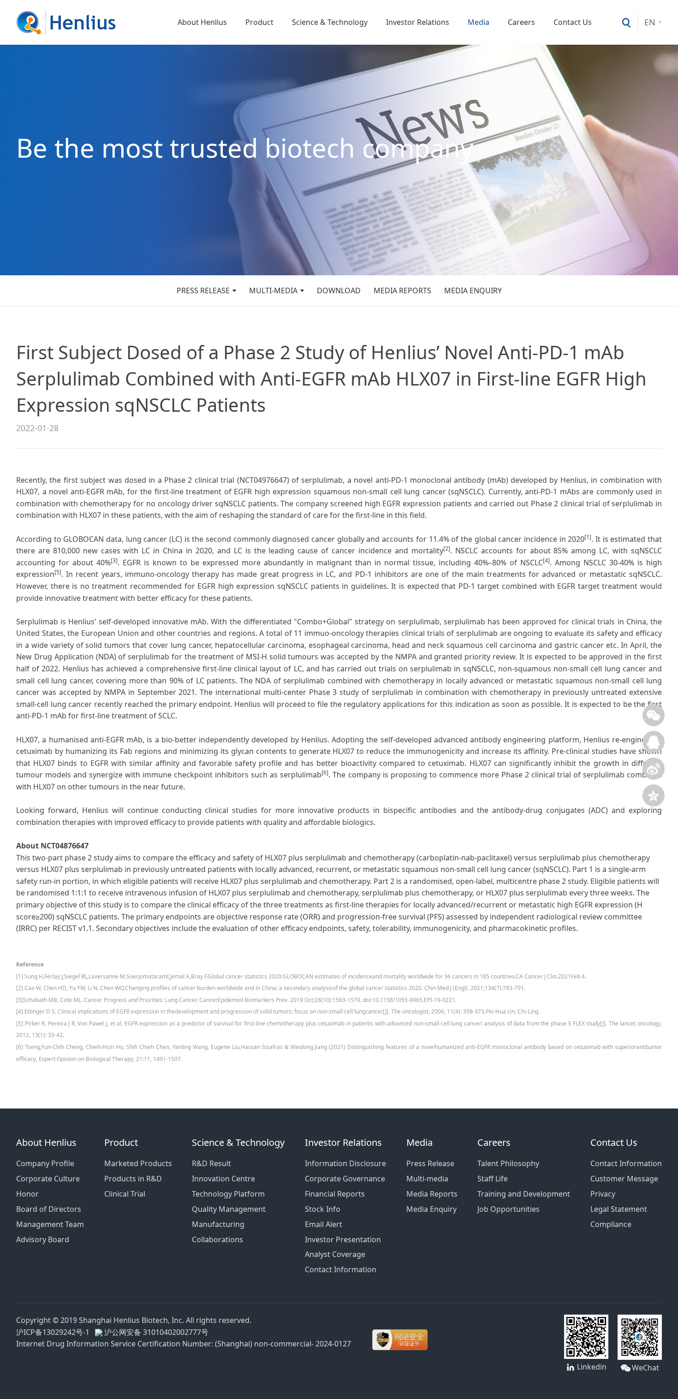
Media (478, 22)
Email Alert (323, 1224)
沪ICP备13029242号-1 (54, 1332)
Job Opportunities (508, 1209)
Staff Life (492, 1179)
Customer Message (624, 1179)
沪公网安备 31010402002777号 (155, 1332)
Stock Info (322, 1209)
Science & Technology (330, 22)
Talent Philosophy (508, 1163)
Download (339, 290)
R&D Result (211, 1163)
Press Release (203, 290)
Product (259, 22)
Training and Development (523, 1194)
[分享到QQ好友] (653, 742)
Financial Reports (335, 1194)
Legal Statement (618, 1209)
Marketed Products (138, 1163)
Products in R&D (133, 1179)
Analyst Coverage (335, 1254)
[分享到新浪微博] (653, 769)
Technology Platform (228, 1194)
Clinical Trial (124, 1194)
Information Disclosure (345, 1163)
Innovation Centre (223, 1179)
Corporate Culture (48, 1179)
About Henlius (202, 22)
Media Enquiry (473, 290)
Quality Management (229, 1209)
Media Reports (402, 290)
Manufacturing (218, 1224)
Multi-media (273, 290)
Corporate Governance (345, 1179)
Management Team (50, 1224)
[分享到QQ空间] (653, 795)
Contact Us (572, 22)
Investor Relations (417, 22)
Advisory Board (42, 1239)
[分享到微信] (653, 715)
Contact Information (340, 1269)
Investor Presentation (343, 1239)
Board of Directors (48, 1209)
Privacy (602, 1194)
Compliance (610, 1224)
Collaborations (217, 1239)
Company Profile (45, 1163)
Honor (27, 1194)
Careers (521, 22)
